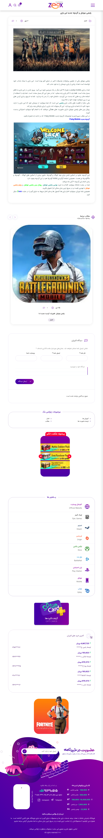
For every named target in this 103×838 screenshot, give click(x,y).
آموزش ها (86, 418)
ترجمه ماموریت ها (83, 421)
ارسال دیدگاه (23, 381)
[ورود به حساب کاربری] (10, 5)
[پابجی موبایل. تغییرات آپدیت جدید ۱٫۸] (51, 263)
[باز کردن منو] (93, 5)
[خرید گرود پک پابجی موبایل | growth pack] (55, 456)
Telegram (58, 800)
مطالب (47, 421)
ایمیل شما (56, 353)
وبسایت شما (30, 353)
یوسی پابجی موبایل (50, 185)
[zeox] (55, 5)
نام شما (82, 353)
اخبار (85, 21)
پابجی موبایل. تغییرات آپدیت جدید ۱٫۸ (52, 313)
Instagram (45, 800)
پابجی (61, 103)
